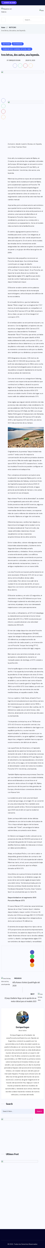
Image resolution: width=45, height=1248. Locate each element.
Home (3, 27)
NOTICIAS (12, 27)
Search (39, 1111)
